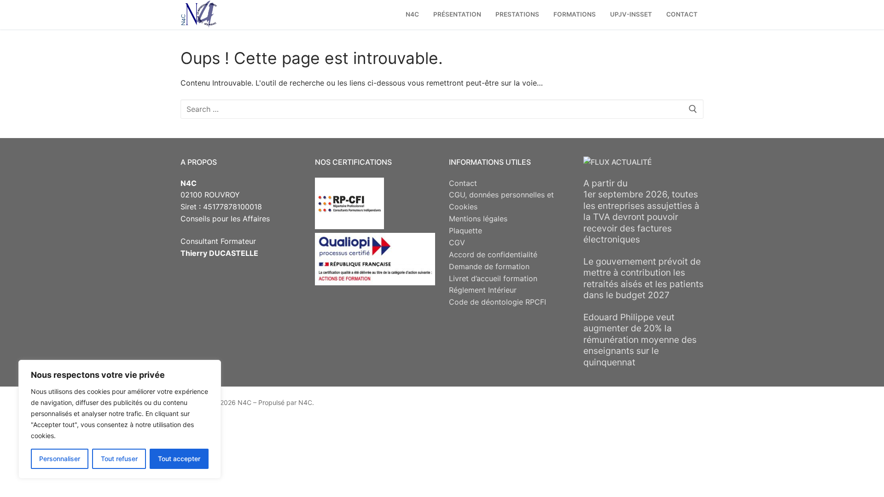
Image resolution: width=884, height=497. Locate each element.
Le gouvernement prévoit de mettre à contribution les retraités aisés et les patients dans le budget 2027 (643, 278)
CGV (457, 242)
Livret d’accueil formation (493, 278)
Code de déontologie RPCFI (497, 301)
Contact (463, 183)
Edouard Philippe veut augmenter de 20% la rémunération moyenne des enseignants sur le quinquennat (640, 340)
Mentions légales (478, 218)
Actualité (631, 162)
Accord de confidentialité (493, 254)
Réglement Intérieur (483, 290)
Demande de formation (489, 266)
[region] (119, 419)
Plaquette (465, 230)
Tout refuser (119, 458)
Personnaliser (59, 458)
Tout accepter (179, 458)
